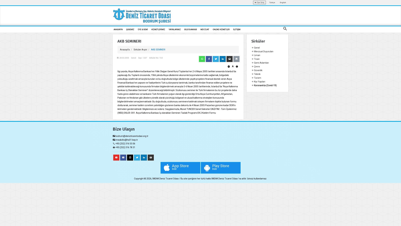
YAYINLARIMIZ (175, 29)
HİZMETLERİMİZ (158, 29)
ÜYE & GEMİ (143, 29)
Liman (257, 55)
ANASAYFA (118, 29)
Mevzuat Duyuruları (263, 51)
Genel (257, 47)
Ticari (257, 59)
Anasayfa (125, 49)
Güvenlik (258, 70)
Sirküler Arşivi (140, 49)
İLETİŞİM (236, 29)
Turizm (257, 78)
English (283, 3)
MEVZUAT (204, 29)
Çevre (257, 66)
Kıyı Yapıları (259, 81)
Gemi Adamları (261, 63)
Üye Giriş (260, 3)
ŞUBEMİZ (130, 29)
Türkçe (272, 3)
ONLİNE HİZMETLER (221, 29)
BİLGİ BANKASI (190, 29)
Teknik (257, 74)
